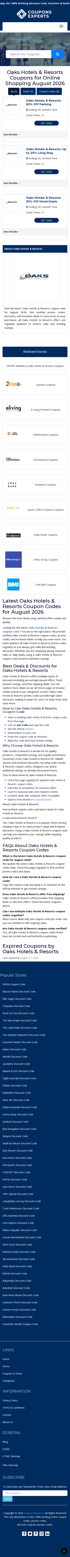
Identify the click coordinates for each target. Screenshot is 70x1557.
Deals (28, 91)
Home (6, 1359)
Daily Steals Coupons (45, 534)
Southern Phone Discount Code (20, 1302)
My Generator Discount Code (19, 1259)
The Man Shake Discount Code (20, 1020)
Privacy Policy (10, 1400)
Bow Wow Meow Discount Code (21, 1295)
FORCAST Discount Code (16, 1172)
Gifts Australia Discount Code (19, 1215)
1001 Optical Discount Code (18, 1194)
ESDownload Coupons (45, 459)
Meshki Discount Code (15, 1056)
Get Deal (46, 123)
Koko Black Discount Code (17, 1266)
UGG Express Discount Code (18, 1222)
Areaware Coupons (45, 484)
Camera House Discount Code (19, 1309)
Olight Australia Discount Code (19, 1078)
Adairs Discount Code (14, 1049)
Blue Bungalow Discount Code (19, 1128)
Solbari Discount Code (15, 1085)
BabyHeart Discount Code (17, 1280)
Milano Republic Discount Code (20, 1230)
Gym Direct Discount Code (17, 1186)
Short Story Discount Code (17, 1244)
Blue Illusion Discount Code (18, 1150)
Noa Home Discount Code (17, 1157)
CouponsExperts (43, 799)
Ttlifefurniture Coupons (45, 434)
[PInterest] (36, 1534)
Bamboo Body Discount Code (19, 1251)
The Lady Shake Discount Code (20, 1027)
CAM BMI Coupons (45, 584)
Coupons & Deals (12, 1373)
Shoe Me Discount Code (16, 1100)
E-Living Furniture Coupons (45, 409)
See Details (11, 134)
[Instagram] (41, 1534)
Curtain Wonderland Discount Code (22, 1237)
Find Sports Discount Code (17, 1165)
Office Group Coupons (45, 559)
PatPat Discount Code (15, 1179)
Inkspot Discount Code (15, 1136)
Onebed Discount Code (15, 1121)
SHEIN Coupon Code (14, 984)
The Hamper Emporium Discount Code (24, 1034)
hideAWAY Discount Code (17, 1092)
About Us (8, 1422)
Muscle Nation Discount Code (19, 991)
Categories (8, 1380)
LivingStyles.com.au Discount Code (22, 1201)
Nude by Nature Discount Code (20, 1143)
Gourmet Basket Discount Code (20, 1042)
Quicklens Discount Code (16, 1063)
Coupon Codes (49, 91)
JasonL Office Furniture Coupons (46, 509)
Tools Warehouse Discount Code (21, 1208)
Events (6, 1449)
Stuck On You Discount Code (18, 1013)
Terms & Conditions (14, 1407)
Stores (6, 1366)
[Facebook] (24, 1534)
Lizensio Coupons (46, 384)
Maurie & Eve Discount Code (18, 1071)
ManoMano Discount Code (17, 1316)
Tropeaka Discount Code (16, 1006)
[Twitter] (30, 1534)
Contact (7, 1414)
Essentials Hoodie (12, 1324)
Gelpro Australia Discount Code (20, 1107)
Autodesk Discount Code (16, 1288)
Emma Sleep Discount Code (18, 1114)
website (29, 729)
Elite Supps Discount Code (17, 998)
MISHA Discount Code (15, 1273)
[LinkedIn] (47, 1534)
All (14, 91)
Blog (5, 1441)
